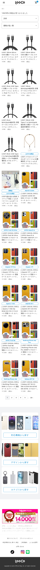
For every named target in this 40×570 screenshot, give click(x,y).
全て (3, 9)
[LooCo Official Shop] (20, 2)
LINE (28, 552)
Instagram (22, 552)
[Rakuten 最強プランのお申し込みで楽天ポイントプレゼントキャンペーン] (20, 516)
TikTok (12, 552)
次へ (32, 398)
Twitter (17, 552)
